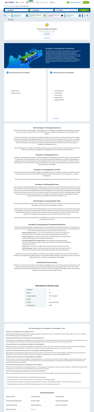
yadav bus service (59, 90)
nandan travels (59, 97)
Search (84, 10)
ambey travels (15, 90)
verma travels (58, 95)
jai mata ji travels (15, 93)
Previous (4, 15)
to (10, 396)
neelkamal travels (59, 100)
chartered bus (58, 93)
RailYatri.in (30, 348)
